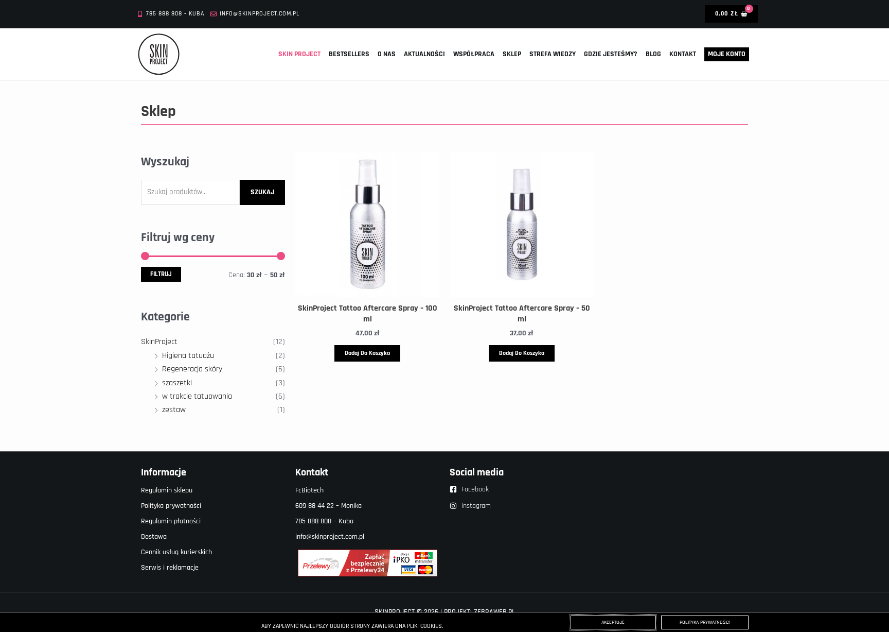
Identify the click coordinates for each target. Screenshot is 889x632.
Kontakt (682, 54)
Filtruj (161, 274)
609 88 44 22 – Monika (328, 505)
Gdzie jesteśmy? (610, 54)
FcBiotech (309, 490)
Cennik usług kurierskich (176, 552)
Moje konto (726, 54)
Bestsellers (349, 54)
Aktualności (424, 54)
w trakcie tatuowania (197, 396)
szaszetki (177, 383)
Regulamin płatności (171, 521)
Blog (653, 54)
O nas (387, 54)
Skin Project (299, 54)
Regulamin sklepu (166, 490)
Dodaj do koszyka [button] (367, 353)
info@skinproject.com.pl (329, 536)
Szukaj (262, 192)
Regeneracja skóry (192, 369)
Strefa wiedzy (552, 54)
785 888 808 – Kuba (324, 521)
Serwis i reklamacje (170, 567)
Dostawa (154, 536)
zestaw (174, 409)
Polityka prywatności (171, 505)
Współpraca (473, 54)
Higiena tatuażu (188, 355)
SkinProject (159, 341)
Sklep (512, 54)
